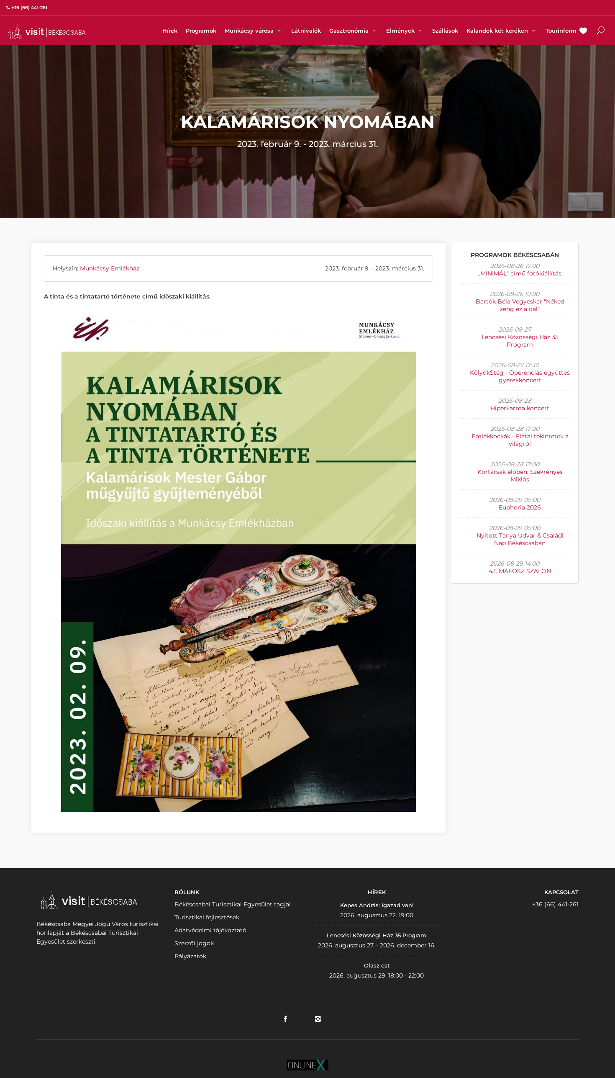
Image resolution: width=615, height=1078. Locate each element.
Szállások (445, 30)
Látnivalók (306, 30)
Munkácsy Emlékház (109, 268)
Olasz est (377, 965)
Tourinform (561, 30)
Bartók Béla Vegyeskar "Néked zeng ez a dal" (520, 305)
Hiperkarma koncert (519, 408)
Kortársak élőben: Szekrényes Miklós (520, 475)
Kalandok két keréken (498, 30)
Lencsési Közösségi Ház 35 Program (520, 340)
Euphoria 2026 (520, 507)
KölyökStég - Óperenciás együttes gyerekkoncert (520, 376)
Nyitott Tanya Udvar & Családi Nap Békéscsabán (520, 539)
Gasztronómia (349, 30)
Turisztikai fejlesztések (206, 917)
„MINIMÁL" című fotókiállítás (519, 273)
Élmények (401, 30)
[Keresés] (601, 31)
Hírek (169, 30)
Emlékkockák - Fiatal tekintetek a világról (520, 440)
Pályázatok (190, 956)
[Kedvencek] (583, 31)
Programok (201, 30)
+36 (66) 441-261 (555, 904)
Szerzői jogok (194, 943)
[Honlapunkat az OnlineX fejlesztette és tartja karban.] (307, 1064)
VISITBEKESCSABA (47, 31)
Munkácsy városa (250, 30)
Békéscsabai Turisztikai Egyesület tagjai (232, 904)
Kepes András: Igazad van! (376, 905)
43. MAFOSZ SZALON (520, 571)
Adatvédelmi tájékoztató (210, 930)
